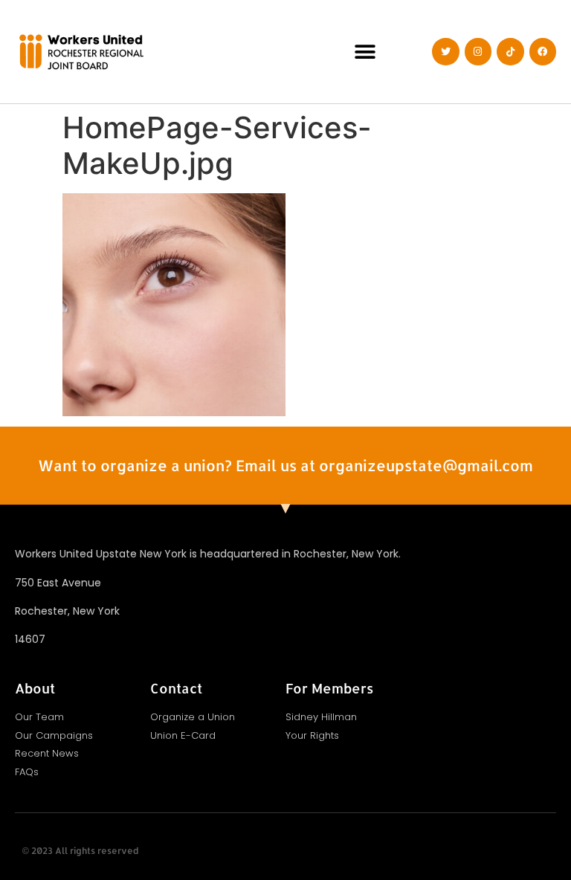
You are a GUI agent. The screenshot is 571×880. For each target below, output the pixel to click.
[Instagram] (478, 51)
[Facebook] (542, 51)
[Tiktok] (510, 51)
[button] (365, 51)
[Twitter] (445, 51)
